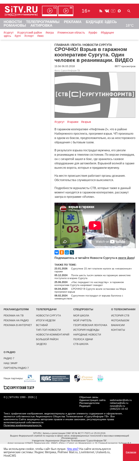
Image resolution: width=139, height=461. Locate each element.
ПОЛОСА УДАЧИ (83, 339)
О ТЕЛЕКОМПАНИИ (123, 309)
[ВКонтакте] (56, 252)
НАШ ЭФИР (10, 363)
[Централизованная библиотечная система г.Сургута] (56, 378)
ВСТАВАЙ (42, 325)
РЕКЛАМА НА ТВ (14, 315)
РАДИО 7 (9, 358)
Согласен (131, 452)
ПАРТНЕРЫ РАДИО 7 (16, 367)
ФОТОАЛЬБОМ (120, 320)
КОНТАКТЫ (118, 329)
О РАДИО (9, 352)
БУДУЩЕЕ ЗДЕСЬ (101, 22)
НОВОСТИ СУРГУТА (48, 315)
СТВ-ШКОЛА (80, 344)
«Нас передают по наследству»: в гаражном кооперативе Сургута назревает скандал (89, 283)
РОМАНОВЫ (15, 25)
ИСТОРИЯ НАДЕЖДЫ (86, 329)
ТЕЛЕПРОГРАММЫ (43, 22)
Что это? (73, 448)
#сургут (9, 32)
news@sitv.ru (117, 405)
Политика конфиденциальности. (23, 425)
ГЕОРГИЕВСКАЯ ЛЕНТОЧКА (90, 325)
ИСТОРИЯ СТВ (120, 315)
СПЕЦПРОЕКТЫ (83, 309)
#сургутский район (29, 32)
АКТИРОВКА (41, 25)
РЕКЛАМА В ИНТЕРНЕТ (18, 325)
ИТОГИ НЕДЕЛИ (45, 320)
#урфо (93, 32)
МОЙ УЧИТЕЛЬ (82, 320)
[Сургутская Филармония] (31, 378)
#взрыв (86, 121)
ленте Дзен (126, 257)
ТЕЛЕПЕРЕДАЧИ (46, 309)
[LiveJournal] (72, 252)
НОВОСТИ (13, 22)
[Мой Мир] (67, 252)
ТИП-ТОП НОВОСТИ (48, 329)
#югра (50, 32)
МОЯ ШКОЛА (81, 315)
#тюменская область (71, 32)
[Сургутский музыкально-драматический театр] (21, 387)
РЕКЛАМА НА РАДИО (16, 320)
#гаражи (72, 121)
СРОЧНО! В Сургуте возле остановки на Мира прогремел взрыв (90, 290)
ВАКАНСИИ (118, 325)
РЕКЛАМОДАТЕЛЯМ (16, 309)
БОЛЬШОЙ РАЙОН (47, 339)
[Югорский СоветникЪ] (85, 378)
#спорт (29, 35)
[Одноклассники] (62, 252)
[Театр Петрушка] (102, 378)
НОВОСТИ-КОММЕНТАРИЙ (52, 334)
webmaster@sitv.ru (121, 400)
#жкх (40, 35)
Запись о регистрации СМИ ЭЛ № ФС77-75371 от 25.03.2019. (74, 433)
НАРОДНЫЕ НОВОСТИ (87, 334)
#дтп (18, 35)
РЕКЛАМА (72, 22)
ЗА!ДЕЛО (41, 344)
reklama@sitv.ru (119, 402)
